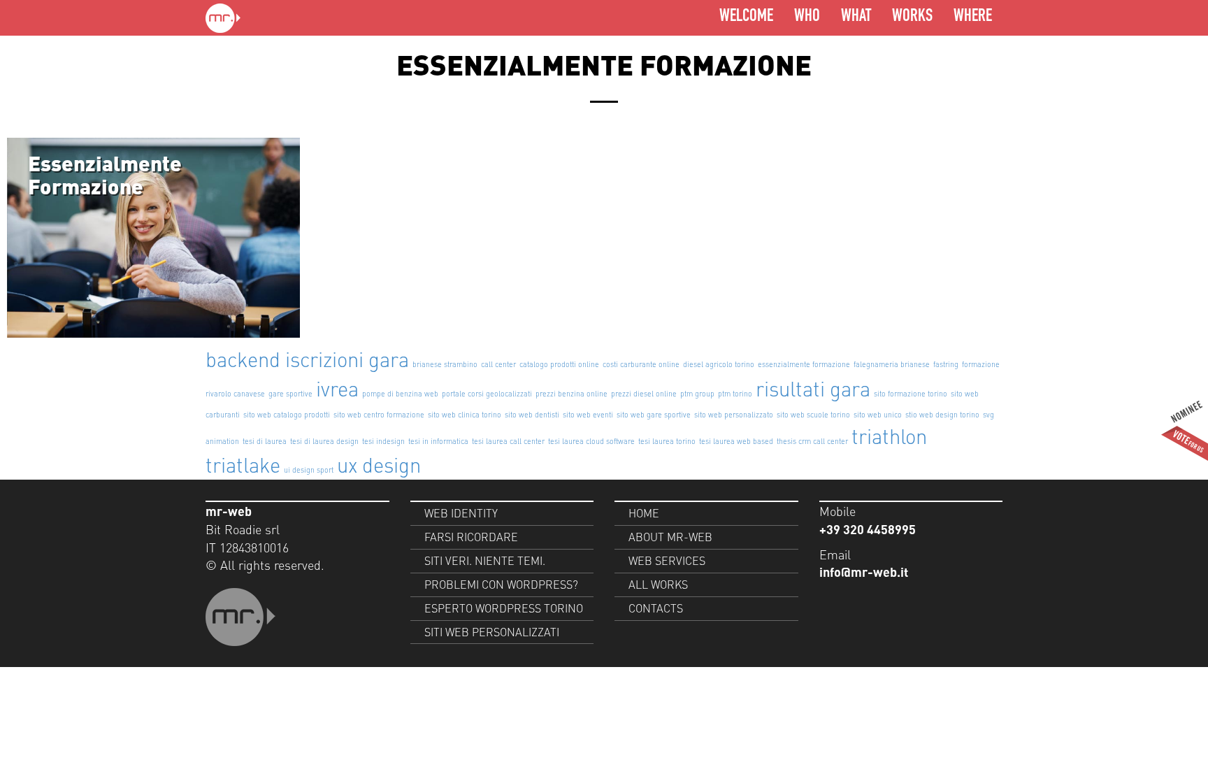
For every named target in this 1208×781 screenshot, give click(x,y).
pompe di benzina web (400, 394)
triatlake (243, 464)
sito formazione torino (910, 394)
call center (498, 364)
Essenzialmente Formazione (105, 174)
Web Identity (461, 513)
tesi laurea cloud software (591, 441)
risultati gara (813, 388)
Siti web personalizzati (491, 631)
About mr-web (670, 536)
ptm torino (735, 394)
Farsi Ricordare (471, 536)
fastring (945, 364)
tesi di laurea (265, 441)
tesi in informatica (438, 441)
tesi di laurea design (324, 441)
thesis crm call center (812, 441)
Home (643, 513)
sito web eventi (588, 415)
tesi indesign (383, 441)
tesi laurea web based (736, 441)
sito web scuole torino (813, 415)
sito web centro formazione (378, 415)
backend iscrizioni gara (307, 358)
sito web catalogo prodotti (286, 415)
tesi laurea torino (667, 441)
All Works (658, 584)
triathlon (889, 435)
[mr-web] (223, 18)
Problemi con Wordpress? (501, 584)
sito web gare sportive (654, 415)
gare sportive (290, 394)
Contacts (655, 608)
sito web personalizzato (733, 415)
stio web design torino (942, 415)
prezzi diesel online (644, 394)
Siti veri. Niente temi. (484, 560)
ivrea (337, 388)
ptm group (697, 394)
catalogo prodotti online (559, 364)
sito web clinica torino (464, 415)
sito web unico (878, 415)
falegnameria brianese (892, 364)
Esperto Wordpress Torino (503, 608)
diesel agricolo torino (718, 364)
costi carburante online (641, 364)
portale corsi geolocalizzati (487, 394)
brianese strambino (444, 364)
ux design (379, 464)
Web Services (666, 560)
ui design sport (308, 470)
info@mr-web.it (863, 572)
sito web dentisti (532, 415)
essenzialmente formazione (804, 364)
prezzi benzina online (571, 394)
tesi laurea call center (508, 441)
